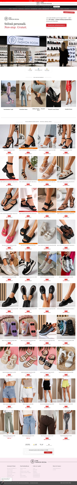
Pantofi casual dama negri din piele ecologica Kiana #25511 (47, 308)
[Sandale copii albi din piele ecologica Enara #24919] (66, 359)
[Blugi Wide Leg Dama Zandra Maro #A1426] (47, 422)
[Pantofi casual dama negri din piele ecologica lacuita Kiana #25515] (66, 295)
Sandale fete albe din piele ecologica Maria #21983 (28, 372)
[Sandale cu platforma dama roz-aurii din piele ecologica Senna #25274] (47, 168)
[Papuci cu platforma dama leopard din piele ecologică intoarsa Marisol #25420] (66, 232)
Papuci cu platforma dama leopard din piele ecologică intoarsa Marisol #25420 (66, 245)
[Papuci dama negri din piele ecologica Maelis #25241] (28, 232)
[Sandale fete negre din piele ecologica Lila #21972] (47, 359)
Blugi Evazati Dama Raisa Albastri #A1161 (28, 435)
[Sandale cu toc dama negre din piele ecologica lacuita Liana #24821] (28, 136)
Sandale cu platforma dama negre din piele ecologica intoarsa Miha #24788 (28, 181)
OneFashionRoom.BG (36, 475)
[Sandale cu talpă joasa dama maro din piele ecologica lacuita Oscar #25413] (66, 200)
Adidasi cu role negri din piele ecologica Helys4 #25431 (47, 340)
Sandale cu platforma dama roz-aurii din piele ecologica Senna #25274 (47, 181)
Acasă (34, 468)
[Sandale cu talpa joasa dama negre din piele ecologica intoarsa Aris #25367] (28, 200)
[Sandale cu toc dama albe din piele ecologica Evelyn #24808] (47, 136)
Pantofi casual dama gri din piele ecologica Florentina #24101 (28, 308)
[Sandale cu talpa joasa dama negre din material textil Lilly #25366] (47, 200)
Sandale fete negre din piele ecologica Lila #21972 (47, 372)
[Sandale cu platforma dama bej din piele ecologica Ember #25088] (66, 168)
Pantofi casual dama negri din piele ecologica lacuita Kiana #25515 (66, 308)
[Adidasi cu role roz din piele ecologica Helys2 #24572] (28, 327)
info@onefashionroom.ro (57, 468)
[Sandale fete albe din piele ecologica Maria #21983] (28, 359)
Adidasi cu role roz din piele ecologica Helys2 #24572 (28, 340)
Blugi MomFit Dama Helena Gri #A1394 (66, 435)
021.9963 (54, 469)
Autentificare (35, 472)
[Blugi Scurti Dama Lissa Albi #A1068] (28, 390)
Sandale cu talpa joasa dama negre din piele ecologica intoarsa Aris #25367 (28, 213)
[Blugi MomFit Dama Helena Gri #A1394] (66, 422)
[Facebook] (53, 472)
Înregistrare (35, 471)
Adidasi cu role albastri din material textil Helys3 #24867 (66, 340)
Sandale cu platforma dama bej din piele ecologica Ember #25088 (66, 181)
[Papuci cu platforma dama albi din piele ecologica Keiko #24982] (47, 232)
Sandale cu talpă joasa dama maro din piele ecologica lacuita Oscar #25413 (66, 213)
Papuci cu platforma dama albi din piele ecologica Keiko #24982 (47, 245)
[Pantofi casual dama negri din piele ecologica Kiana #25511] (47, 295)
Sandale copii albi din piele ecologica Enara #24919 (66, 372)
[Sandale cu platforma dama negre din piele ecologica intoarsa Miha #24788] (28, 168)
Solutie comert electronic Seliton (65, 482)
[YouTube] (58, 472)
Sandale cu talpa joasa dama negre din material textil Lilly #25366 (47, 213)
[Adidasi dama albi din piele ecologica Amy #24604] (66, 263)
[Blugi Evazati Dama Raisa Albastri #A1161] (28, 422)
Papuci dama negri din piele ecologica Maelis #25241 (28, 245)
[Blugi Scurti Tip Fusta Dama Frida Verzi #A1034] (66, 390)
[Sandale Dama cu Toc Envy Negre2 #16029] (66, 136)
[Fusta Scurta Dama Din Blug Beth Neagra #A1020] (47, 390)
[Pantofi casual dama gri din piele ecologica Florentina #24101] (28, 295)
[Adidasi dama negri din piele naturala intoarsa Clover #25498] (28, 263)
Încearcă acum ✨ (56, 6)
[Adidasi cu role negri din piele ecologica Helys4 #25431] (47, 327)
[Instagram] (56, 472)
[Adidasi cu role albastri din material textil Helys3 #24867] (66, 327)
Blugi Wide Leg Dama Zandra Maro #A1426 (47, 435)
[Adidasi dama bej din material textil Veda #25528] (47, 263)
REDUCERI (35, 469)
